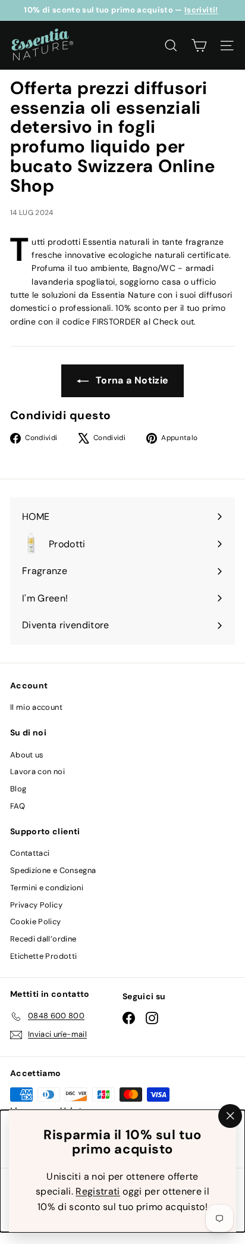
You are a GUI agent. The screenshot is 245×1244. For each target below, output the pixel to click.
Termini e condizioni (46, 888)
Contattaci (30, 853)
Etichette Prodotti (43, 956)
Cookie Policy (35, 921)
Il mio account (36, 707)
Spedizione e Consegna (53, 870)
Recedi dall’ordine (43, 939)
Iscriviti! (201, 10)
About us (27, 755)
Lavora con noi (37, 771)
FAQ (17, 806)
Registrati (98, 1191)
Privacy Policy (36, 905)
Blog (18, 789)
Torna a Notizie (131, 380)
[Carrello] (199, 45)
